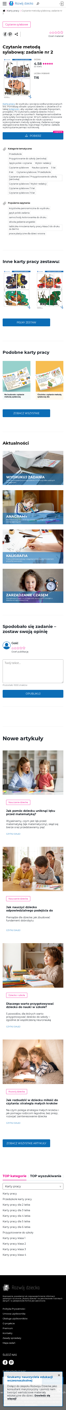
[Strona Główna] (21, 3)
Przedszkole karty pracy (17, 1199)
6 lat (11, 172)
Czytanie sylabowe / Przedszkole (34, 172)
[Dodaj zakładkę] (16, 34)
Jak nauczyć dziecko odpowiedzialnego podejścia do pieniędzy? (29, 910)
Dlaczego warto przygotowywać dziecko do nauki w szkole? (30, 1005)
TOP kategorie (14, 1176)
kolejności (14, 109)
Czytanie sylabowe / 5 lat (22, 188)
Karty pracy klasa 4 (14, 1254)
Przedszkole (15, 154)
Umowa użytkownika (14, 1313)
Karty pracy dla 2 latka (16, 1204)
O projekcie (9, 1323)
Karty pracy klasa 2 (14, 1243)
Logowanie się (61, 4)
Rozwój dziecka (16, 1091)
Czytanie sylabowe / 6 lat (22, 193)
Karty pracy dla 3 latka (16, 1210)
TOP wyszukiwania (45, 1176)
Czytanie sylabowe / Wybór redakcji (27, 183)
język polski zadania (19, 213)
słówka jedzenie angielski (22, 222)
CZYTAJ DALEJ (13, 834)
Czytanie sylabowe (16, 24)
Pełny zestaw (26, 322)
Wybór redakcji (43, 163)
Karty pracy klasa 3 (14, 1249)
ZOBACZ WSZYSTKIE (26, 413)
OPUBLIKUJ (33, 693)
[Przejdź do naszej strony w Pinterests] (11, 1362)
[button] (5, 289)
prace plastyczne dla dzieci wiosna (27, 233)
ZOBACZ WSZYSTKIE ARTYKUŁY (26, 1143)
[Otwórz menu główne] (5, 3)
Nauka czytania (40, 167)
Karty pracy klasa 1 (14, 1238)
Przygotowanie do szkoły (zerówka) (27, 158)
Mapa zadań (9, 1343)
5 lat (53, 167)
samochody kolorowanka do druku (27, 217)
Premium (8, 1328)
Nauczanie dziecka (18, 802)
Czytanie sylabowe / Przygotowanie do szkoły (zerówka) (33, 178)
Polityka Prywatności (14, 1309)
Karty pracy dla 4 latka (16, 1215)
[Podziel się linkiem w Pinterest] (10, 34)
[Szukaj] (38, 4)
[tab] (15, 1177)
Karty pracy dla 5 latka (16, 1221)
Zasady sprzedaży (12, 1338)
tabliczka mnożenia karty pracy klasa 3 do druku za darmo (34, 227)
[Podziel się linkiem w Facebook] (5, 34)
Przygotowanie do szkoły (18, 1232)
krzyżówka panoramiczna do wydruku (29, 208)
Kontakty (7, 1333)
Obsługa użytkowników (15, 1318)
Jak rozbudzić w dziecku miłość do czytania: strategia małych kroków (32, 1101)
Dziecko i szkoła (16, 995)
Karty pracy (10, 1193)
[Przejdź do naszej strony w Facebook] (5, 1362)
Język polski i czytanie (20, 163)
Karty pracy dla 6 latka (16, 1227)
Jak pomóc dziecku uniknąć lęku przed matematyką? (30, 812)
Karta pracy (9, 104)
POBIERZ (35, 135)
